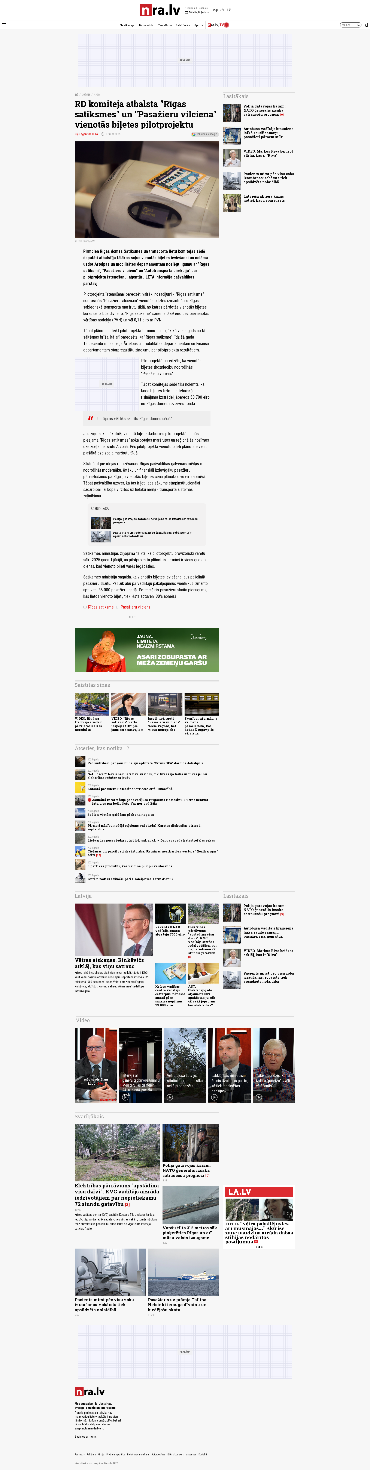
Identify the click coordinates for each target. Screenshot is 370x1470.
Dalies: (131, 617)
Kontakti (202, 1454)
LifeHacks (183, 25)
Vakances (191, 1454)
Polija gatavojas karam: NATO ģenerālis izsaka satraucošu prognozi (155, 520)
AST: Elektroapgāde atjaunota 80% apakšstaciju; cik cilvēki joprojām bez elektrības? (201, 995)
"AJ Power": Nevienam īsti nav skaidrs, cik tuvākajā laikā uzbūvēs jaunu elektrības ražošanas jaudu (147, 776)
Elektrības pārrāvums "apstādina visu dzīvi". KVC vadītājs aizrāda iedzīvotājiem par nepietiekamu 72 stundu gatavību (202, 940)
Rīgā (97, 94)
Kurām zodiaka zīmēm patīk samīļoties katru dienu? (130, 879)
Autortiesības (158, 1454)
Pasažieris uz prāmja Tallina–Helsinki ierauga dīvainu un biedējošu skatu (178, 1304)
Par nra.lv (80, 1454)
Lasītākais (236, 96)
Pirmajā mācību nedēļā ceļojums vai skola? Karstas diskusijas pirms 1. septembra (144, 827)
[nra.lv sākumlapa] (160, 10)
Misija (101, 1454)
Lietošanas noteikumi (138, 1454)
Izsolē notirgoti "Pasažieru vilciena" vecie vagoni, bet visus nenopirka (164, 724)
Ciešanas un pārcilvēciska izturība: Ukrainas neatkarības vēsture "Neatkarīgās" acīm (153, 853)
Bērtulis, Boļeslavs (197, 12)
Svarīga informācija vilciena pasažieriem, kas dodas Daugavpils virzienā (201, 725)
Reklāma (91, 1454)
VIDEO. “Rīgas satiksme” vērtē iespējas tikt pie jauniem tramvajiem (127, 724)
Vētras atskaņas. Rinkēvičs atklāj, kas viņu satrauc (109, 963)
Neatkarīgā (127, 25)
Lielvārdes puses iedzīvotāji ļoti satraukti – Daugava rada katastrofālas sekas (151, 840)
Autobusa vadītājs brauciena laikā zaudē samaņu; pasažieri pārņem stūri (268, 132)
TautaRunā (165, 25)
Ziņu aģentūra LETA (86, 134)
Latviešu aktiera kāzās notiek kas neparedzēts (264, 198)
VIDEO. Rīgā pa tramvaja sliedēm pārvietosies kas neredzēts (89, 724)
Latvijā (86, 94)
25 (98, 855)
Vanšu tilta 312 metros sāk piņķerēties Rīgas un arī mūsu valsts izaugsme (190, 1232)
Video (83, 1020)
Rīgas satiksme (98, 607)
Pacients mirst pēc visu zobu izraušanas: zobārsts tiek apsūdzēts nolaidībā (152, 534)
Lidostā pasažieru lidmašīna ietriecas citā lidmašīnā (130, 789)
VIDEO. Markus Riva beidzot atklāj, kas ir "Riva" (268, 153)
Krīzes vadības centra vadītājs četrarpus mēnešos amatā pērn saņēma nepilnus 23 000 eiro (170, 995)
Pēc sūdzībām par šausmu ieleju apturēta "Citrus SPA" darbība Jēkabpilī (145, 763)
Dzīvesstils (146, 25)
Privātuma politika (115, 1454)
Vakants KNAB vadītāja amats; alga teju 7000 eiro (170, 931)
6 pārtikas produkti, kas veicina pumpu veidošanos (130, 866)
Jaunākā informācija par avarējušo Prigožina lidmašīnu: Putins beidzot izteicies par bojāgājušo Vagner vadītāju (150, 801)
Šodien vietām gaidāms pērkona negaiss (121, 815)
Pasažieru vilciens (133, 607)
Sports (198, 25)
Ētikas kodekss (175, 1454)
